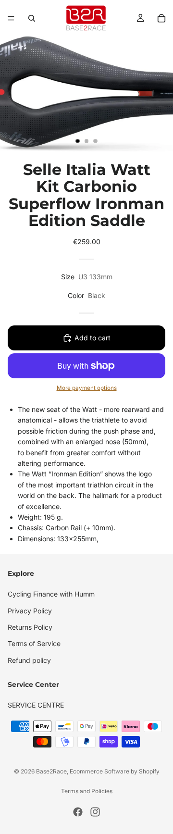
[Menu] (11, 18)
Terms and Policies (86, 791)
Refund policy (29, 660)
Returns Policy (30, 626)
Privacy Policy (30, 610)
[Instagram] (95, 812)
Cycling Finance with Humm (51, 594)
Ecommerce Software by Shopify (115, 771)
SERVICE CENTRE (36, 705)
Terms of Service (34, 643)
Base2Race (51, 771)
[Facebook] (78, 812)
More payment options (87, 388)
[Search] (31, 18)
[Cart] (161, 18)
